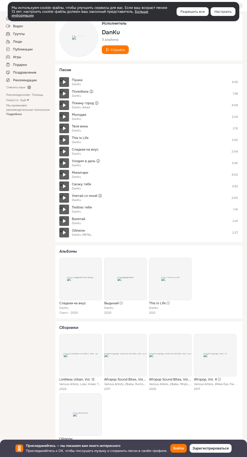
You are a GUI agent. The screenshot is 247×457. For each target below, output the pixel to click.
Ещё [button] (23, 100)
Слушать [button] (118, 50)
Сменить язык (15, 87)
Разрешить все (192, 11)
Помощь (37, 95)
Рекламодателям (18, 95)
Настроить (223, 11)
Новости (12, 100)
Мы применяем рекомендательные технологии (28, 110)
